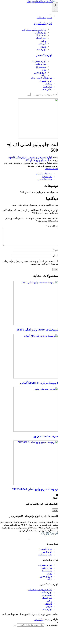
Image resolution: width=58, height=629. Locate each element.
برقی (43, 41)
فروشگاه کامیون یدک (41, 78)
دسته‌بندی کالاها (44, 17)
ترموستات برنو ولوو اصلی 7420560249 (35, 489)
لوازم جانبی (40, 32)
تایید (55, 510)
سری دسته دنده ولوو (46, 436)
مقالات (48, 83)
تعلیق (43, 69)
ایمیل (54, 255)
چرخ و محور (40, 72)
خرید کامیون (46, 81)
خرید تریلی (47, 552)
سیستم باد (41, 35)
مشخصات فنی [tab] (45, 179)
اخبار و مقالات (45, 554)
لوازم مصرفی (39, 61)
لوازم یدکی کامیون (17, 157)
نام (55, 250)
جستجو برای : (51, 625)
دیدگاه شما (52, 226)
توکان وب (38, 619)
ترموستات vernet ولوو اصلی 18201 (37, 329)
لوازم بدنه (41, 49)
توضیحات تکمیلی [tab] (44, 173)
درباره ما (47, 86)
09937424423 (51, 168)
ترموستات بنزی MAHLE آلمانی (39, 382)
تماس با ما (47, 89)
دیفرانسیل (41, 38)
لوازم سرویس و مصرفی (34, 29)
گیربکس (42, 43)
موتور (43, 46)
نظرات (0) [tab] (47, 176)
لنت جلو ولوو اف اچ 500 (37, 160)
